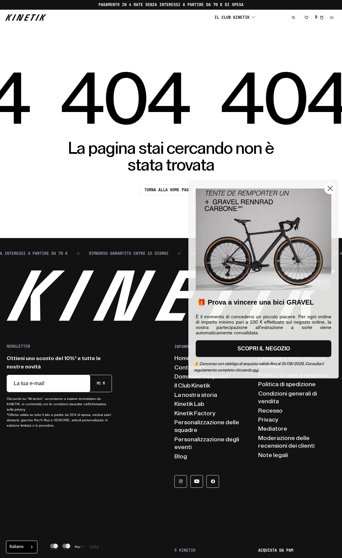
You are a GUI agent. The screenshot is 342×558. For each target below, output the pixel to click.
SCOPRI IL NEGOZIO (263, 348)
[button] (235, 17)
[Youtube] (196, 481)
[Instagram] (180, 481)
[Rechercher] (294, 17)
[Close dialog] (330, 188)
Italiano (17, 546)
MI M (101, 383)
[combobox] (21, 547)
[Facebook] (212, 481)
